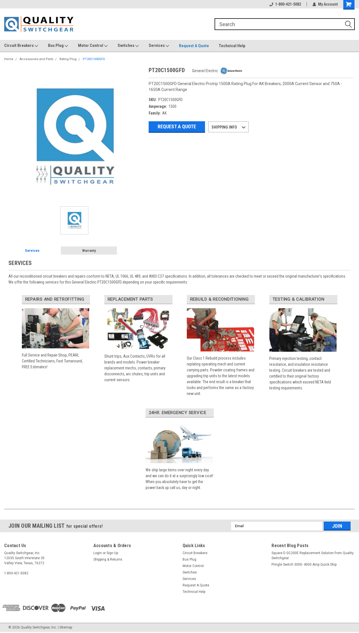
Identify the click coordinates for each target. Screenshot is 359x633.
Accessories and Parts (36, 59)
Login (97, 553)
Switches (126, 45)
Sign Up (112, 553)
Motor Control (91, 45)
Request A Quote (194, 45)
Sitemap (65, 627)
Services (157, 45)
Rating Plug (68, 59)
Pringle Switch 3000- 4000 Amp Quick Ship (304, 564)
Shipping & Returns (107, 559)
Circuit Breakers (19, 45)
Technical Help (232, 45)
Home (8, 59)
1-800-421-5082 (288, 4)
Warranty (89, 250)
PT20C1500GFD (94, 59)
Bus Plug (56, 45)
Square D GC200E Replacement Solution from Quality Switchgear (312, 555)
